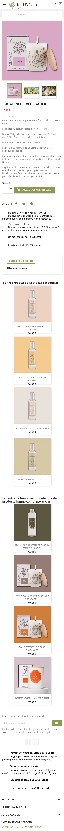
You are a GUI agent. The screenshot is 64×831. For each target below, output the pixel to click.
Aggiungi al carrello (34, 190)
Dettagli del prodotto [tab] (21, 260)
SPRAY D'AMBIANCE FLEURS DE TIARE (32, 428)
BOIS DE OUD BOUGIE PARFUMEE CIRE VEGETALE (32, 597)
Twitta (24, 204)
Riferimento (14, 268)
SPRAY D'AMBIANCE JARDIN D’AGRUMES (32, 379)
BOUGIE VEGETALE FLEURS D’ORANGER (32, 648)
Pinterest (32, 204)
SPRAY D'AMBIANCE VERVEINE (32, 479)
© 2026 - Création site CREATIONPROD (21, 827)
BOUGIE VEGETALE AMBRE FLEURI (32, 698)
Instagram (36, 742)
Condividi (16, 204)
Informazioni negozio (16, 822)
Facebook (28, 742)
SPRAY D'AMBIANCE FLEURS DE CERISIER (32, 328)
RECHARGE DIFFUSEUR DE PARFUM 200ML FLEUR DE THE (32, 546)
